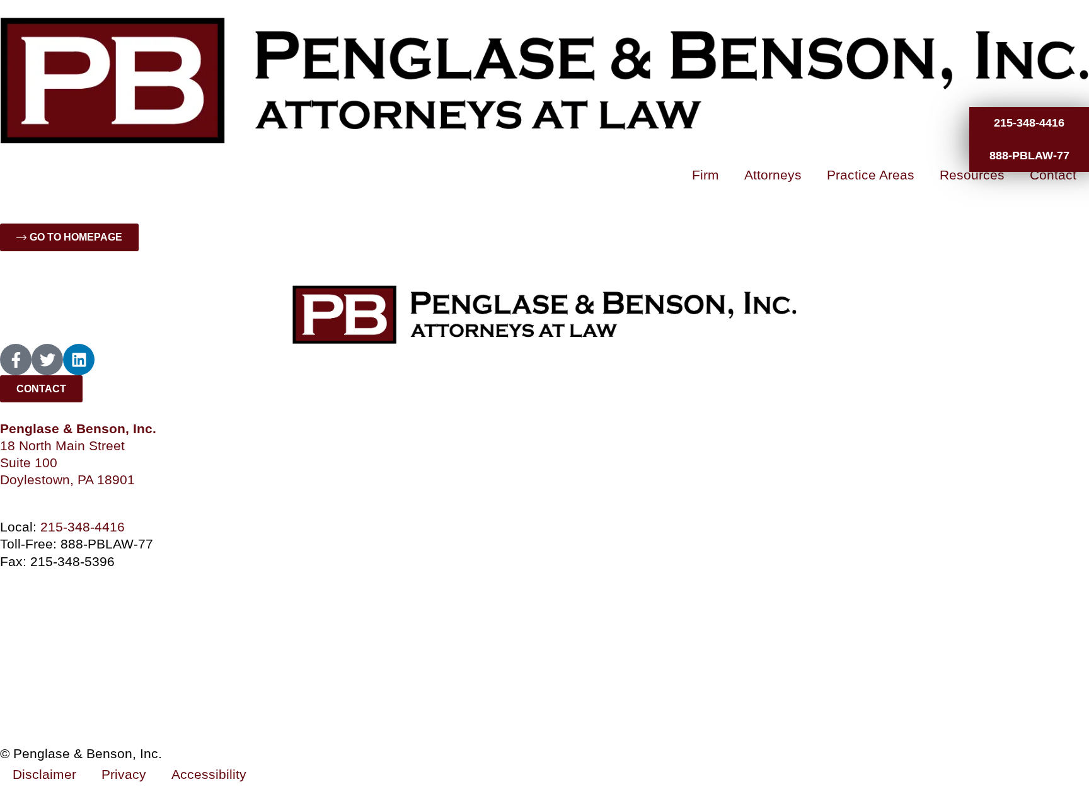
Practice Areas (870, 174)
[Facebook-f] (16, 359)
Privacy (123, 774)
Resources (972, 174)
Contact (1053, 174)
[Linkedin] (79, 359)
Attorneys (773, 174)
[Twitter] (47, 359)
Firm (705, 174)
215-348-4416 (82, 526)
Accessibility (208, 774)
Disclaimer (44, 774)
